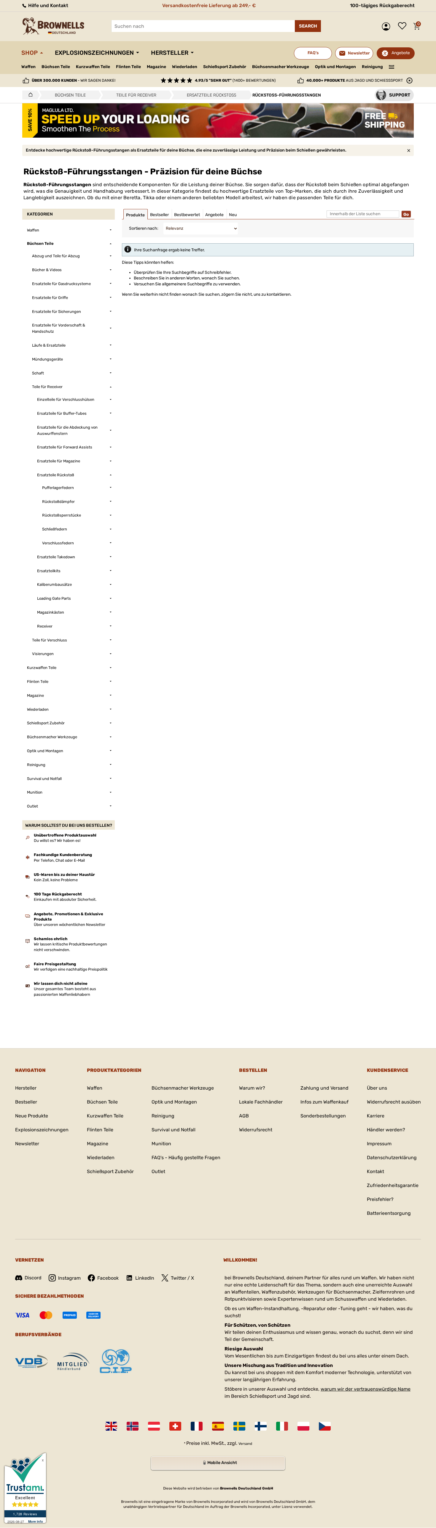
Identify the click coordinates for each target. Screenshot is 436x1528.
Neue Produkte (31, 1116)
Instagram (69, 1278)
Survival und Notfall (173, 1130)
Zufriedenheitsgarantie (393, 1185)
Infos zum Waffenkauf (324, 1102)
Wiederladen (184, 66)
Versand (245, 1444)
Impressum (379, 1143)
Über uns (377, 1088)
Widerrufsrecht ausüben (394, 1102)
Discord (33, 1278)
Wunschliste (403, 26)
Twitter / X (182, 1278)
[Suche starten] (308, 26)
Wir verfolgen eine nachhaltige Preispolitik (71, 969)
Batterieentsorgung (389, 1213)
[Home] (29, 95)
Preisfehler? (380, 1199)
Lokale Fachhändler (261, 1102)
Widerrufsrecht (255, 1130)
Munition (161, 1143)
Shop (29, 52)
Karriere (375, 1116)
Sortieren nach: (143, 228)
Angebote (401, 52)
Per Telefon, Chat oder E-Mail (59, 860)
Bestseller (26, 1102)
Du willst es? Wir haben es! (57, 840)
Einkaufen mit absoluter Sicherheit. (65, 899)
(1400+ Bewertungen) (235, 80)
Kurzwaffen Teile (93, 66)
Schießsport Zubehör (224, 67)
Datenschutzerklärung (392, 1157)
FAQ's (313, 52)
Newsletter (27, 1143)
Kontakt (375, 1171)
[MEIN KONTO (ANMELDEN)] (387, 26)
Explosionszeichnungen (94, 52)
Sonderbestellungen (323, 1116)
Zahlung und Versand (324, 1088)
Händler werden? (386, 1130)
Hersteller (169, 52)
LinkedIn (144, 1278)
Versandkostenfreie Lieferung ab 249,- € (209, 5)
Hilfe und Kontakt (47, 5)
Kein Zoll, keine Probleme (56, 880)
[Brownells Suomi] (261, 1426)
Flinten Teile (128, 66)
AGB (244, 1116)
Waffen (28, 66)
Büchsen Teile (56, 66)
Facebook (108, 1278)
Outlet (158, 1171)
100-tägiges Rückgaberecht (382, 5)
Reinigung (372, 66)
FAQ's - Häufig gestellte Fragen (186, 1157)
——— (391, 66)
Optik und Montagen (335, 66)
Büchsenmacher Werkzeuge (280, 66)
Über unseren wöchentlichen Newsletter (69, 924)
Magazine (156, 66)
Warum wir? (252, 1088)
